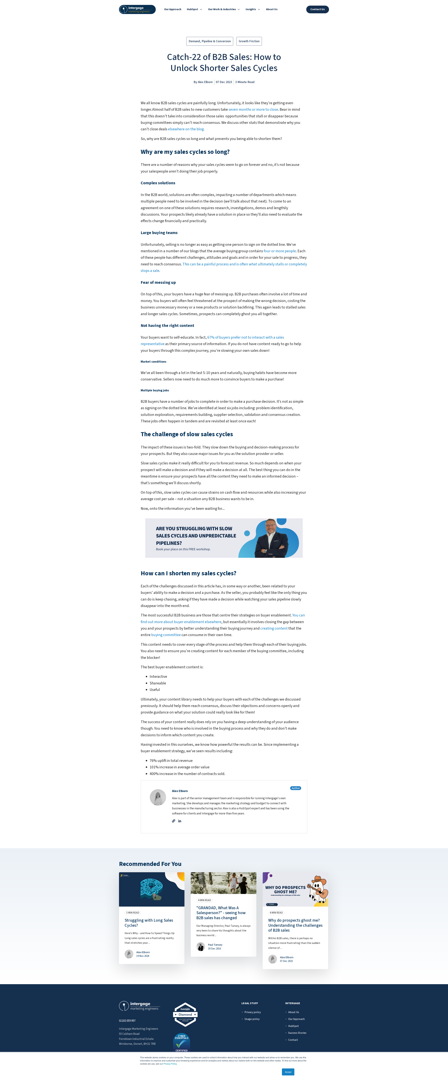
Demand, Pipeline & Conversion (210, 41)
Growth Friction (249, 41)
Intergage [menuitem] (292, 1003)
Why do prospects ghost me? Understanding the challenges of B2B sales (295, 925)
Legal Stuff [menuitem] (249, 1003)
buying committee (166, 635)
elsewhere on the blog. (186, 129)
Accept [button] (288, 1071)
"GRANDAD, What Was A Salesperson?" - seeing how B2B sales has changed (221, 913)
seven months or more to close (253, 109)
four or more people (280, 251)
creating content (274, 628)
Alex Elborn (205, 82)
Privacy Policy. (170, 1063)
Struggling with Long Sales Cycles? (149, 922)
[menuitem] (252, 1012)
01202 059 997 (127, 1021)
